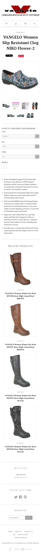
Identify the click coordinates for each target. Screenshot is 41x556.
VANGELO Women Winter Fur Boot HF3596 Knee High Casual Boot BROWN (20, 296)
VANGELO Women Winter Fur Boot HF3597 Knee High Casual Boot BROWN (20, 347)
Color (4, 131)
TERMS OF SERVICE (20, 537)
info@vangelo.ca (20, 477)
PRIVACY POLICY (23, 534)
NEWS (10, 531)
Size (3, 142)
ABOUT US (18, 531)
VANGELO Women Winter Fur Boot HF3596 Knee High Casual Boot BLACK (20, 449)
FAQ (14, 534)
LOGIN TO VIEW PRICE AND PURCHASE (18, 128)
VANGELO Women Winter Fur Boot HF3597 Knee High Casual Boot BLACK (20, 398)
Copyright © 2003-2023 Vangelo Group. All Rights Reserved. (20, 543)
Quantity (5, 162)
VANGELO (20, 290)
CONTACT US (28, 531)
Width (4, 152)
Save (21, 56)
